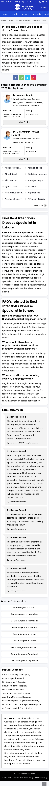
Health (14, 14)
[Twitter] (27, 77)
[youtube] (43, 1)
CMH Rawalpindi (10, 700)
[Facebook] (15, 77)
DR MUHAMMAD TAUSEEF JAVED (26, 133)
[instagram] (33, 77)
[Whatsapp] (21, 77)
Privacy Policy (41, 777)
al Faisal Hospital (10, 708)
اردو (44, 7)
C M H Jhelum (26, 708)
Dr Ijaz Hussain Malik (28, 700)
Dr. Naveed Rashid (23, 95)
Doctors (25, 14)
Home (5, 14)
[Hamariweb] (24, 7)
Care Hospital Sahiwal (13, 678)
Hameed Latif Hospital (13, 689)
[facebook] (36, 1)
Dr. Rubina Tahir (10, 704)
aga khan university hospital (16, 697)
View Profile (24, 122)
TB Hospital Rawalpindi (30, 704)
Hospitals (36, 14)
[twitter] (46, 1)
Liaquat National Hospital (14, 685)
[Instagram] (40, 1)
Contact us (17, 777)
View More (38, 205)
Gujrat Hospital (22, 674)
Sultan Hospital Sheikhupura (16, 693)
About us (6, 777)
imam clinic (8, 674)
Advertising (28, 777)
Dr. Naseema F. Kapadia (14, 682)
